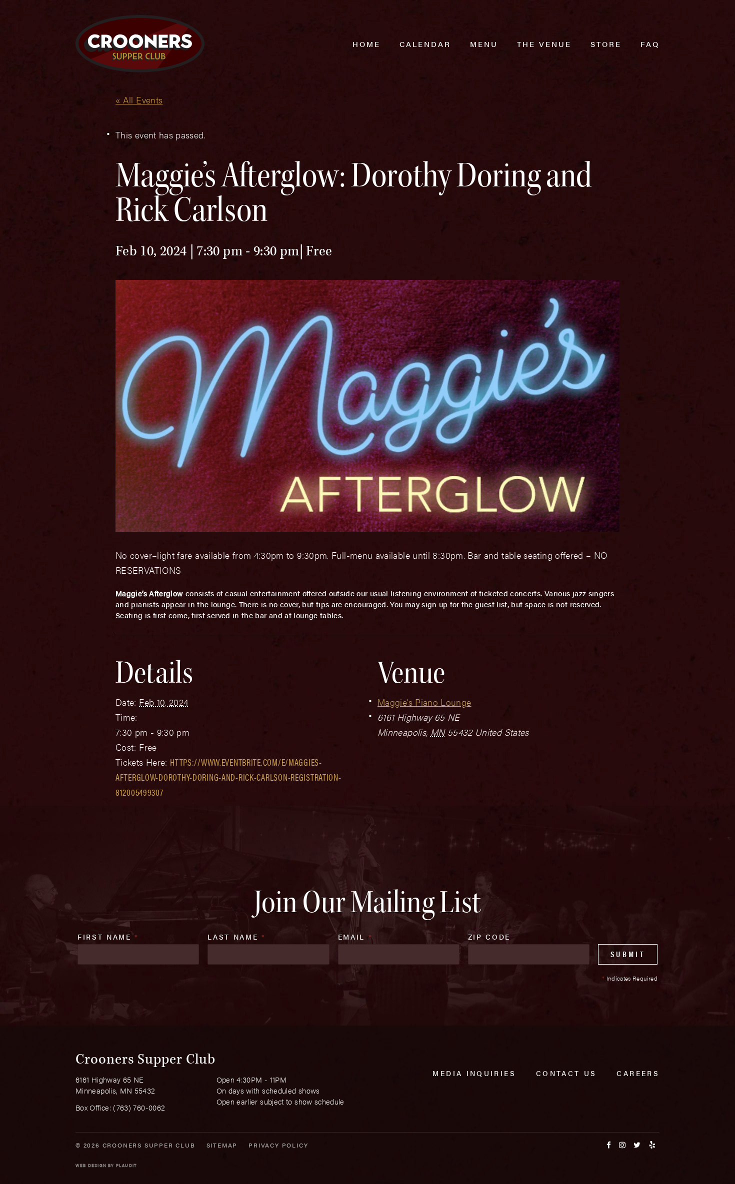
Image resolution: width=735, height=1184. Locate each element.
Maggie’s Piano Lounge (425, 702)
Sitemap (222, 1145)
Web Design (91, 1165)
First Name (108, 937)
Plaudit (126, 1165)
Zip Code (489, 937)
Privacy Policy (278, 1145)
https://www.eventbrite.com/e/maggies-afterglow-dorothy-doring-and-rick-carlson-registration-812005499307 (229, 777)
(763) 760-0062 (139, 1107)
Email (355, 937)
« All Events (139, 99)
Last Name (237, 937)
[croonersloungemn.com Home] (140, 43)
